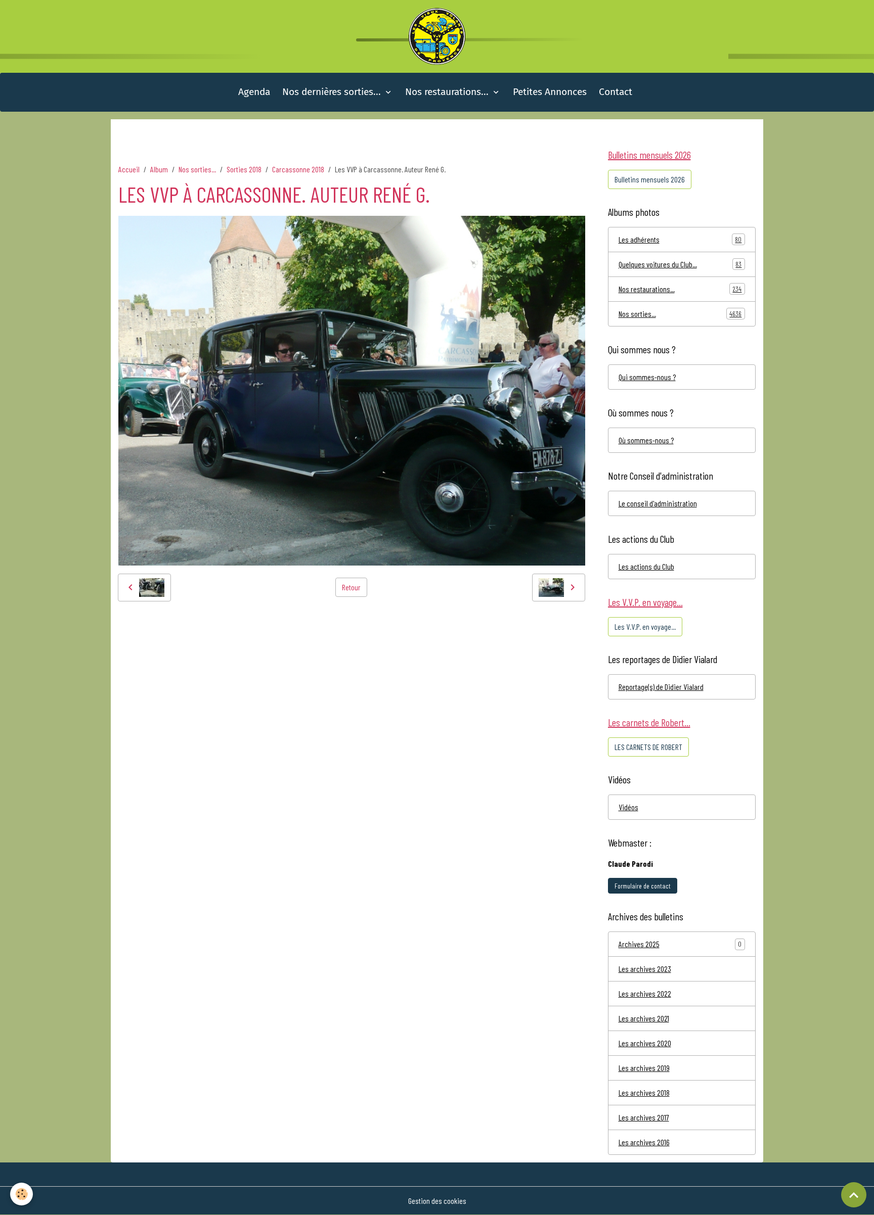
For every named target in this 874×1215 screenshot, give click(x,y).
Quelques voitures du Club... (680, 264)
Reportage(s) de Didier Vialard (661, 686)
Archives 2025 (639, 944)
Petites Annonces (550, 92)
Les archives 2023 (645, 968)
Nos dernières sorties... (332, 92)
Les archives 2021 (644, 1018)
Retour (351, 587)
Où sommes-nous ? (646, 440)
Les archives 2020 (645, 1043)
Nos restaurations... (448, 92)
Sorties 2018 (244, 169)
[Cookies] (21, 1194)
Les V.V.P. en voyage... (645, 626)
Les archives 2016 (644, 1142)
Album (159, 169)
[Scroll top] (853, 1194)
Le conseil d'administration (658, 503)
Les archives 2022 (645, 993)
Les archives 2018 (644, 1092)
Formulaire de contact (643, 885)
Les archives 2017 (644, 1117)
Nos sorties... (197, 169)
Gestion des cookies (437, 1200)
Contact (615, 92)
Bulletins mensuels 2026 (650, 179)
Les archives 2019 (644, 1067)
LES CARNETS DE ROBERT (648, 747)
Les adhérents (680, 239)
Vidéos (628, 807)
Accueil (129, 169)
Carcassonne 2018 (298, 169)
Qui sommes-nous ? (647, 377)
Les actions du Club (646, 566)
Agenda (254, 92)
